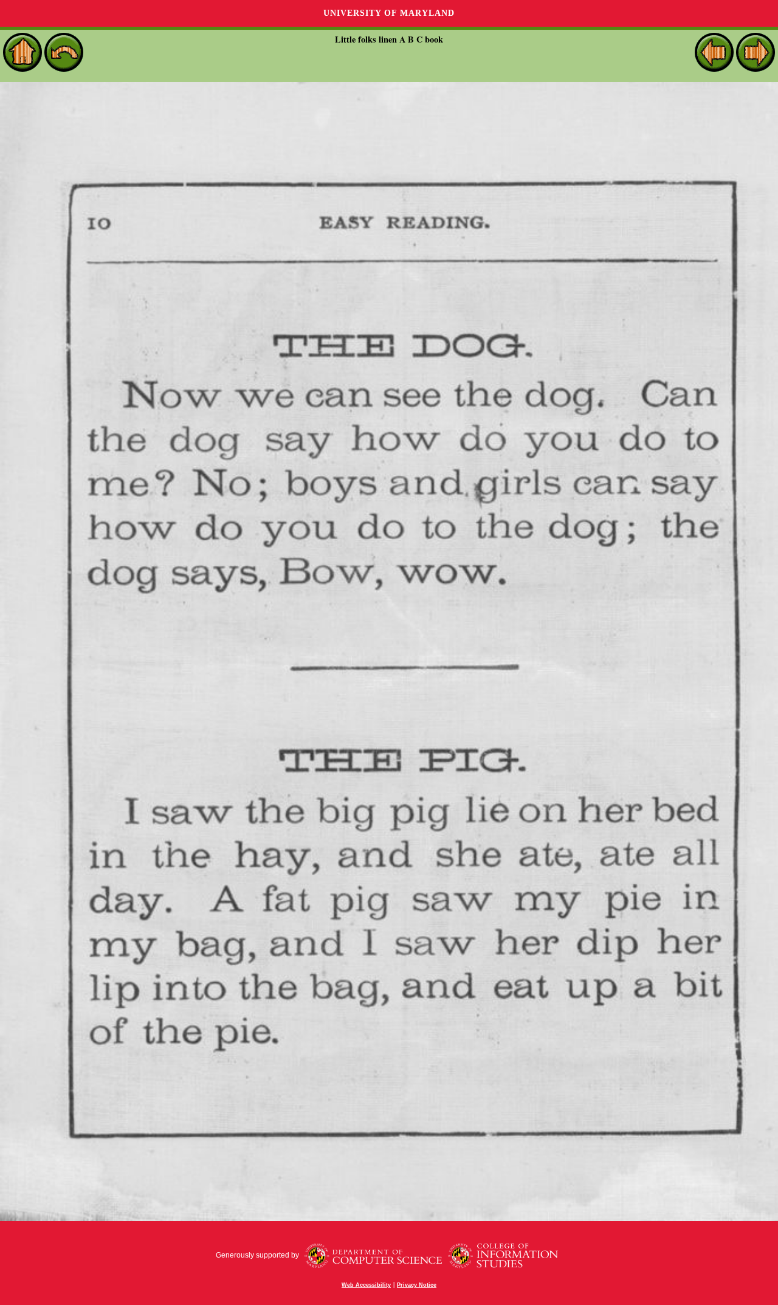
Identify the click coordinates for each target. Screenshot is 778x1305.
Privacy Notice (416, 1285)
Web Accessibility (366, 1285)
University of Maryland (389, 13)
